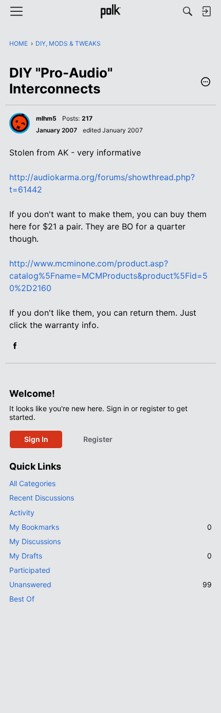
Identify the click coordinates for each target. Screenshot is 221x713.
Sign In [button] (36, 439)
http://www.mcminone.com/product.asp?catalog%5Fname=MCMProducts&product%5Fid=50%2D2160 (108, 275)
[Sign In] (206, 11)
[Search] (187, 11)
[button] (205, 82)
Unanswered (110, 584)
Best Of (21, 598)
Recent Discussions (41, 497)
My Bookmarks (110, 527)
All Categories (32, 483)
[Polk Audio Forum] (110, 11)
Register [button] (98, 439)
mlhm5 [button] (46, 118)
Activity (21, 512)
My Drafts (110, 555)
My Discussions (35, 541)
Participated (29, 570)
